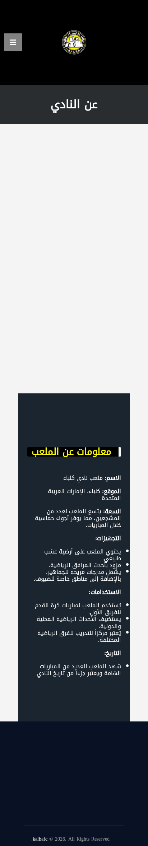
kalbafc (40, 839)
